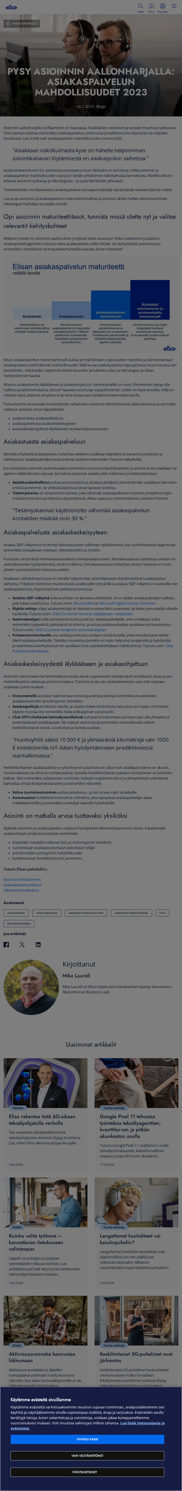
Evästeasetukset (85, 1472)
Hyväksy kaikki (87, 1439)
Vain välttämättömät (87, 1456)
